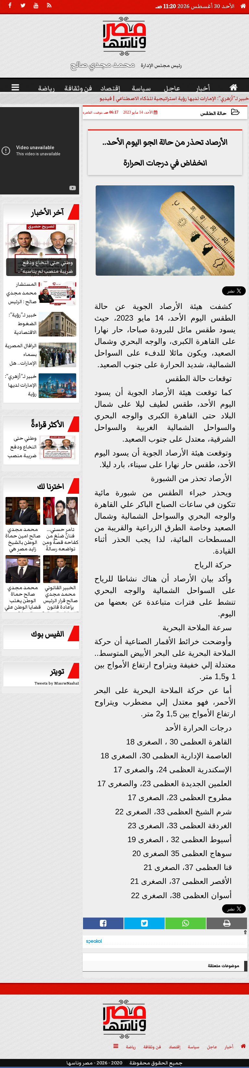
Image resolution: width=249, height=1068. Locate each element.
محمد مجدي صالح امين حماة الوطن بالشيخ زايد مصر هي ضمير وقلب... (23, 541)
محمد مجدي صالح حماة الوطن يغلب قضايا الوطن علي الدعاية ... (23, 600)
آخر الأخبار (47, 212)
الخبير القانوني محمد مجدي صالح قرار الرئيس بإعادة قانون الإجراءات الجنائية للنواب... (60, 603)
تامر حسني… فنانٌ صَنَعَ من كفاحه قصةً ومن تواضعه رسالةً (60, 538)
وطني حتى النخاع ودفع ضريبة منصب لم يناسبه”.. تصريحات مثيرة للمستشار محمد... (42, 447)
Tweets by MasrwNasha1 (57, 683)
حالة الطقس (213, 113)
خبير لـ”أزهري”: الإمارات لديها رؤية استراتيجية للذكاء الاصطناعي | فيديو (174, 98)
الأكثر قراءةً (47, 425)
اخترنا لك (50, 486)
